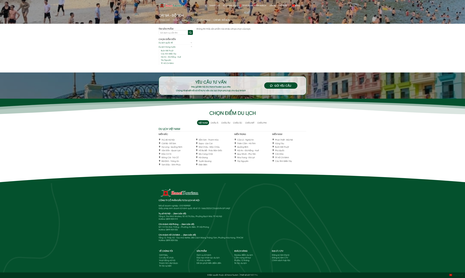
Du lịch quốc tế (166, 42)
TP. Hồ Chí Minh (167, 63)
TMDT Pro (254, 275)
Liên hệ (272, 5)
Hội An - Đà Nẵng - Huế (171, 57)
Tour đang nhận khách (254, 5)
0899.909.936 (172, 240)
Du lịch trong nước (183, 20)
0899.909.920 (172, 229)
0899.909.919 (172, 219)
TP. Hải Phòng (204, 20)
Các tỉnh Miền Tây (168, 53)
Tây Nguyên (166, 60)
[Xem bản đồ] (179, 213)
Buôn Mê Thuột (167, 50)
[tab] (203, 122)
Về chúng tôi (229, 5)
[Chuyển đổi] (191, 42)
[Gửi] (190, 32)
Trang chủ (214, 5)
